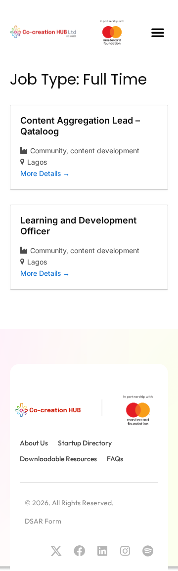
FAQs (115, 458)
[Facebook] (79, 551)
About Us (34, 443)
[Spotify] (148, 551)
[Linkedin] (102, 551)
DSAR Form (43, 521)
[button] (157, 32)
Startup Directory (85, 443)
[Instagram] (125, 551)
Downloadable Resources (58, 458)
